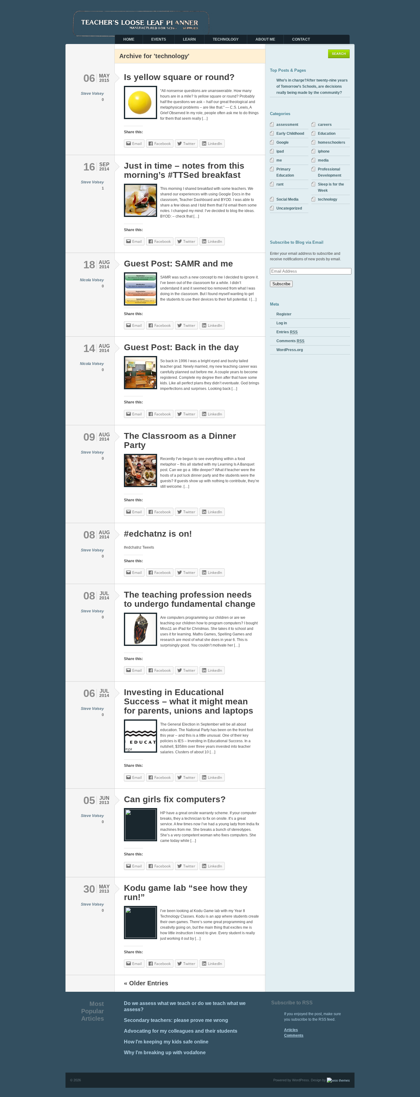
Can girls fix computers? (175, 799)
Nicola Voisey (92, 280)
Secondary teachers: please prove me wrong (176, 1020)
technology (327, 199)
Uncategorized (289, 208)
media (323, 160)
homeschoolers (331, 142)
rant (279, 184)
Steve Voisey (92, 93)
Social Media (287, 199)
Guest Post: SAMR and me (178, 263)
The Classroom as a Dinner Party (180, 440)
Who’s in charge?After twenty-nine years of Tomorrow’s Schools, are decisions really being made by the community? (312, 86)
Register (283, 314)
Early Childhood (290, 133)
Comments (290, 341)
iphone (324, 151)
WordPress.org (289, 350)
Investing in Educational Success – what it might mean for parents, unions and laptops (188, 701)
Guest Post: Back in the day (181, 347)
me (279, 160)
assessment (287, 124)
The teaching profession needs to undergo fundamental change (190, 599)
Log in (281, 323)
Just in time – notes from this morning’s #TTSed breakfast (184, 170)
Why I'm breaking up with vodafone (165, 1052)
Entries (287, 332)
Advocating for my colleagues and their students (180, 1031)
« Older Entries (146, 983)
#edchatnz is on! (158, 533)
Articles (291, 1030)
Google (282, 142)
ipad (280, 151)
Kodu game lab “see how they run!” (186, 892)
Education (326, 133)
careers (325, 124)
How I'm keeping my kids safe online (166, 1041)
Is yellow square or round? (179, 77)
